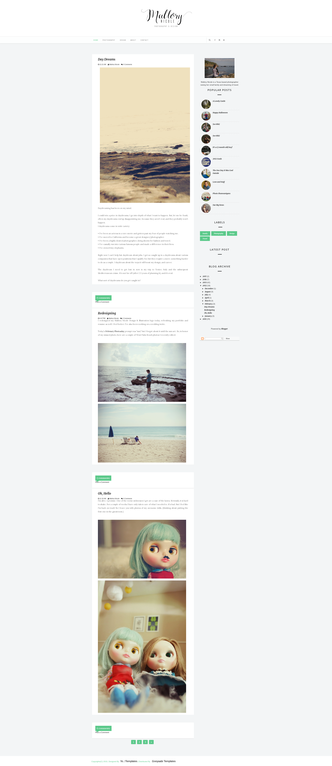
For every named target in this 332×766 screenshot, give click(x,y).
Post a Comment (102, 302)
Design (123, 40)
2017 (205, 276)
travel (205, 239)
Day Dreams (209, 307)
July (206, 294)
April (207, 298)
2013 (205, 282)
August (208, 291)
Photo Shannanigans (221, 193)
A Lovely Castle (219, 101)
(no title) (216, 124)
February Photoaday (114, 331)
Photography (109, 40)
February (209, 304)
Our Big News (218, 205)
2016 (205, 279)
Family (205, 233)
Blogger (224, 329)
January (208, 316)
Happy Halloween (220, 112)
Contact (144, 40)
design (232, 233)
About (133, 40)
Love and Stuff (219, 182)
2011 (205, 319)
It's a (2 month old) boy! (222, 147)
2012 (205, 285)
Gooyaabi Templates (164, 761)
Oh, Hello (208, 313)
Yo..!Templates (128, 761)
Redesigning (209, 310)
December (209, 288)
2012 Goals (217, 159)
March (208, 301)
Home (95, 40)
